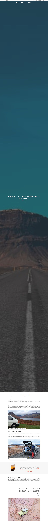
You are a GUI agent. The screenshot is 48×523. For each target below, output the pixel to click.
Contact (43, 0)
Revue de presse (39, 0)
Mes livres (15, 4)
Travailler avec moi (35, 0)
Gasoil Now (24, 433)
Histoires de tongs (24, 2)
